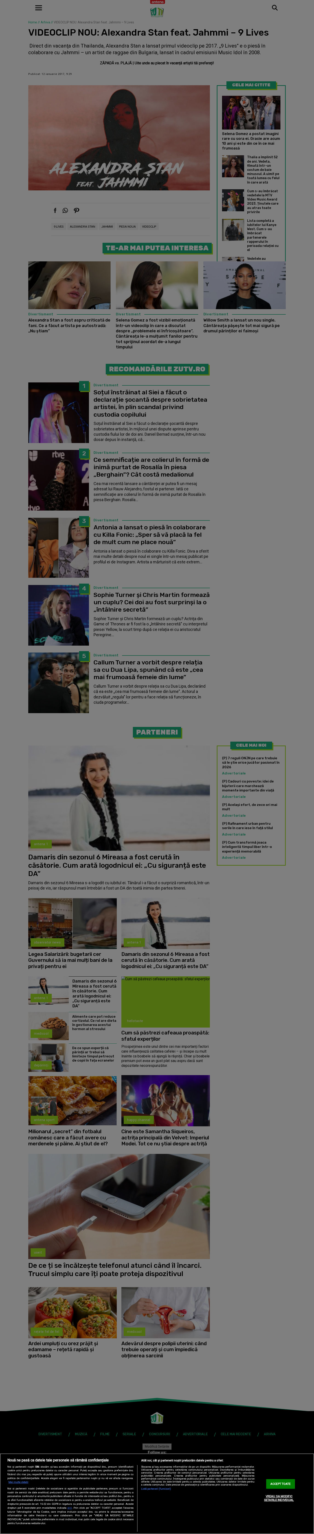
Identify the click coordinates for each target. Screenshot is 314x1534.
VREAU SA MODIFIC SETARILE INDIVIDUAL (279, 1498)
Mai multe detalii (18, 1482)
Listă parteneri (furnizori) (156, 1488)
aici (69, 1507)
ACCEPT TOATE (280, 1484)
